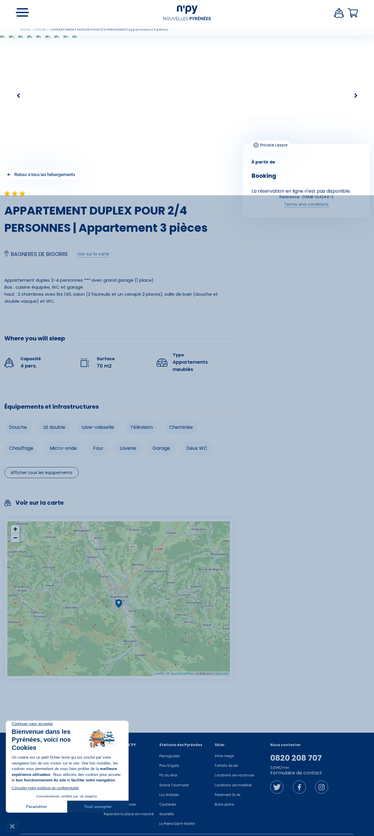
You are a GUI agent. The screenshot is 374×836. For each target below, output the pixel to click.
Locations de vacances (234, 775)
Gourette (166, 814)
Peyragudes (169, 756)
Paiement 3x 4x (227, 795)
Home (25, 29)
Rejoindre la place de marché (129, 814)
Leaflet (159, 673)
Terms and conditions (306, 204)
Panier (353, 13)
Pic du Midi (168, 775)
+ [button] (15, 529)
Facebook (299, 787)
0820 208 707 (296, 758)
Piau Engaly (169, 765)
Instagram (321, 787)
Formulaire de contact (296, 772)
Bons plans (224, 804)
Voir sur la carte (93, 254)
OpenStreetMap (182, 673)
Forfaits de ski (226, 765)
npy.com (222, 673)
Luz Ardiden (169, 795)
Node (41, 29)
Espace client (339, 13)
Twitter (276, 787)
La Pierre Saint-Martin (177, 823)
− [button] (15, 537)
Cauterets (167, 804)
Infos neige (224, 756)
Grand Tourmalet (174, 785)
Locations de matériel (233, 785)
